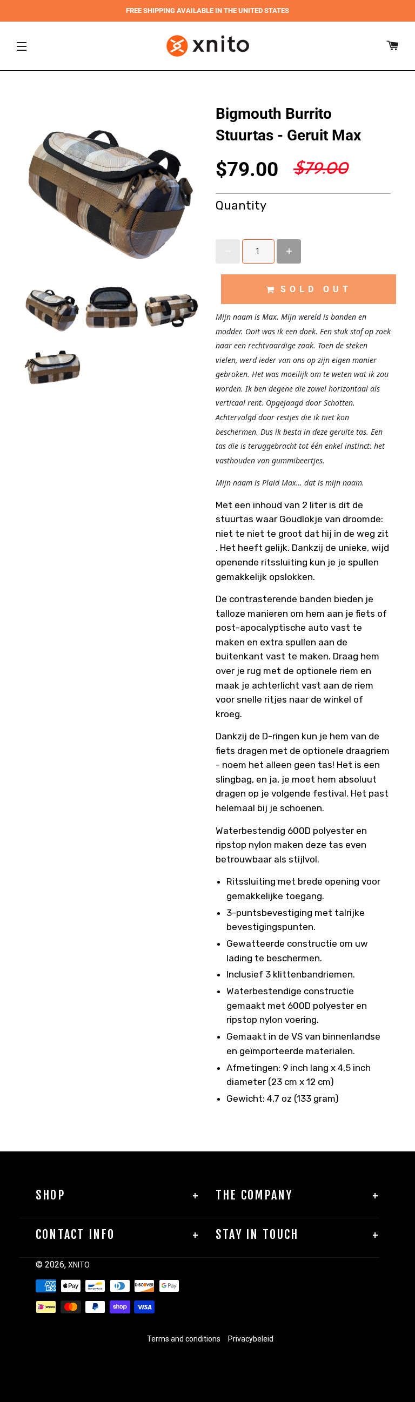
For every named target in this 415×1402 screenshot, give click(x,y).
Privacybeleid (250, 1338)
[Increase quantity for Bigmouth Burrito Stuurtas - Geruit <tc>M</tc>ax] (289, 251)
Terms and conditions (183, 1338)
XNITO (79, 1265)
